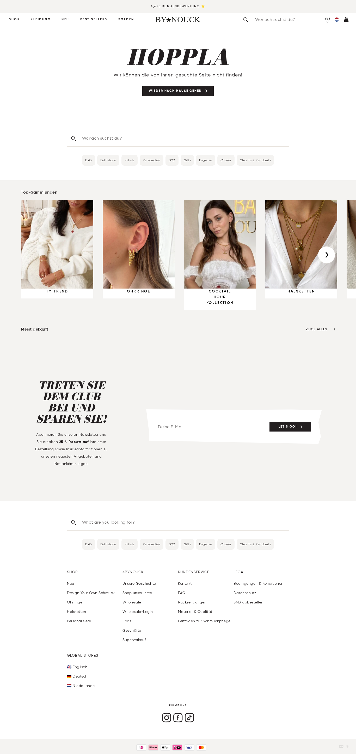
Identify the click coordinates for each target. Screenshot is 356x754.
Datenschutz (245, 593)
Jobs (126, 621)
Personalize (152, 160)
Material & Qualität (195, 611)
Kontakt (185, 583)
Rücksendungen (192, 602)
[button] (337, 19)
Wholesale (131, 602)
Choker (225, 160)
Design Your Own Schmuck (91, 593)
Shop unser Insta (137, 593)
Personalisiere (79, 621)
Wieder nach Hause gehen (175, 91)
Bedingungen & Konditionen (259, 583)
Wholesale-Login (137, 611)
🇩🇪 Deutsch (77, 676)
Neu (65, 19)
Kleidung (41, 19)
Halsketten (76, 611)
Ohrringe (74, 602)
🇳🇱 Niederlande (81, 686)
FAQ (182, 593)
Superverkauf (134, 640)
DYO (88, 160)
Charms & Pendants (255, 160)
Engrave (205, 160)
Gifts (187, 160)
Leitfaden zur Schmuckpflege (204, 621)
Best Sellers (93, 19)
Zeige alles (317, 329)
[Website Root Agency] (347, 746)
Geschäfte (131, 630)
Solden (126, 19)
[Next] (326, 255)
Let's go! (288, 426)
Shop (14, 19)
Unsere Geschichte (139, 583)
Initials (129, 160)
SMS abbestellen (248, 602)
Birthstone (108, 160)
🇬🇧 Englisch (77, 667)
